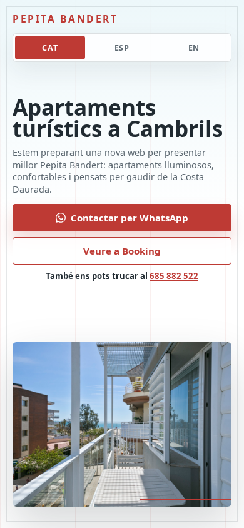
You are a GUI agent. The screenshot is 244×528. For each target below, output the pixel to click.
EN (194, 48)
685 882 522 (174, 276)
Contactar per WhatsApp (129, 217)
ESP (122, 48)
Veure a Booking (122, 251)
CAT (50, 48)
